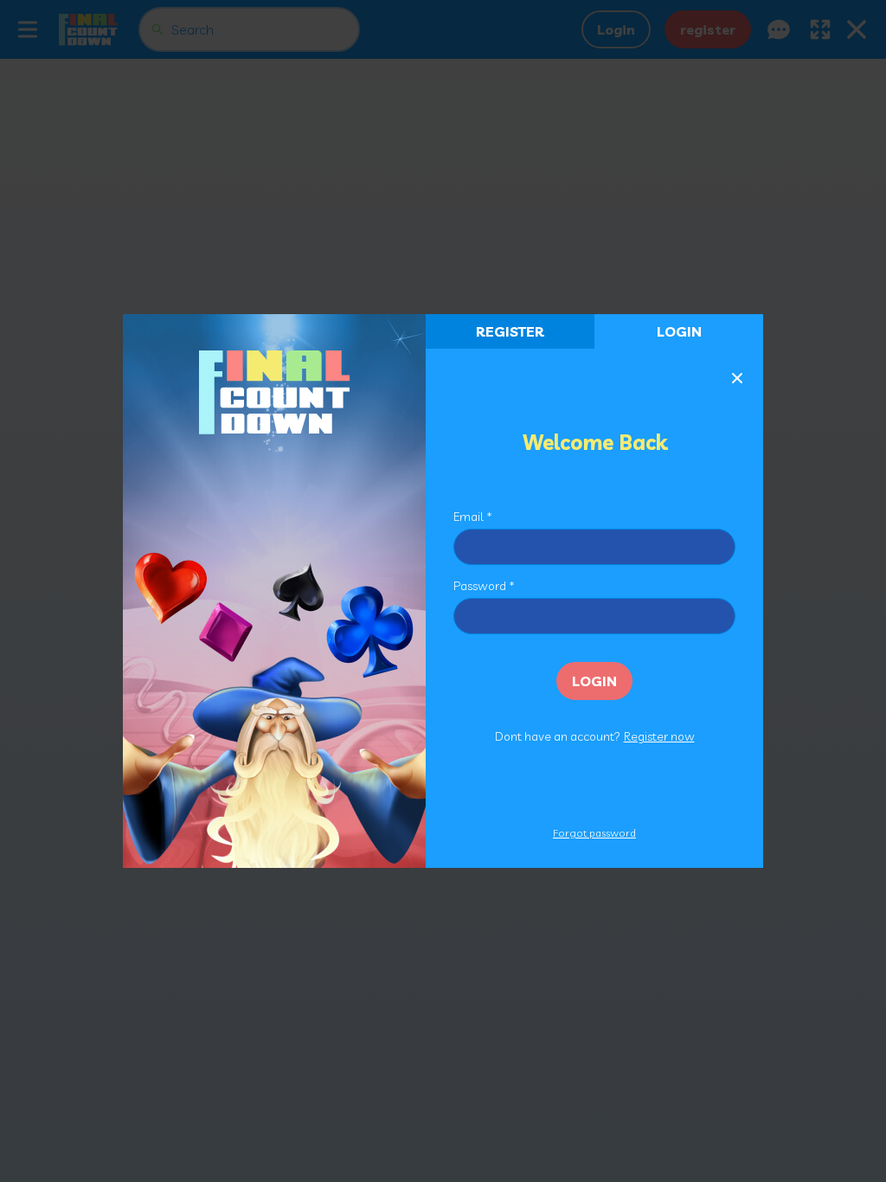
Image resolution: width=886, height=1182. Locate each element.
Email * (472, 516)
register (510, 331)
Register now (659, 736)
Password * (484, 586)
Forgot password (594, 832)
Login (679, 331)
